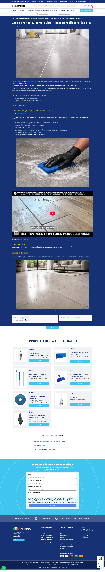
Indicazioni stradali (18, 540)
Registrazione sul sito (65, 541)
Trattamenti (19, 18)
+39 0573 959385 (17, 535)
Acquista (39, 360)
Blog (71, 1)
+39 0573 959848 (64, 519)
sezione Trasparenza (79, 562)
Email (30, 474)
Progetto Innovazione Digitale (68, 543)
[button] (3, 568)
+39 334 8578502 (52, 449)
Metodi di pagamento (45, 533)
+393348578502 (44, 519)
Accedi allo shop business (24, 1)
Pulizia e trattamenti (52, 1)
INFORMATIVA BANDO (77, 565)
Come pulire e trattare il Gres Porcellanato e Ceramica (36, 18)
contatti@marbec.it (16, 536)
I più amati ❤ (70, 10)
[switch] (100, 566)
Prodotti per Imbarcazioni (57, 10)
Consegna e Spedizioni (46, 535)
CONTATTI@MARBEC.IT (84, 519)
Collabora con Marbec (81, 1)
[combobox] (52, 483)
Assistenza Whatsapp (43, 14)
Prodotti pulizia (44, 530)
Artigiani (41, 1)
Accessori (46, 10)
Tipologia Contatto (34, 480)
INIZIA (52, 327)
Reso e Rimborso (44, 532)
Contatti (62, 537)
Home (13, 18)
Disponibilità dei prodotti (66, 539)
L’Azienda (34, 1)
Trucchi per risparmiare (46, 539)
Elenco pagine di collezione (47, 543)
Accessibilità (63, 548)
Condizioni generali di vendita (48, 537)
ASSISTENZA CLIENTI (22, 519)
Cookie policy (63, 535)
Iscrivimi (52, 505)
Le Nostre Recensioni (65, 14)
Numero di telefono (34, 486)
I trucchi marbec (63, 1)
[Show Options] (75, 483)
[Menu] (103, 557)
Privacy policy (63, 533)
